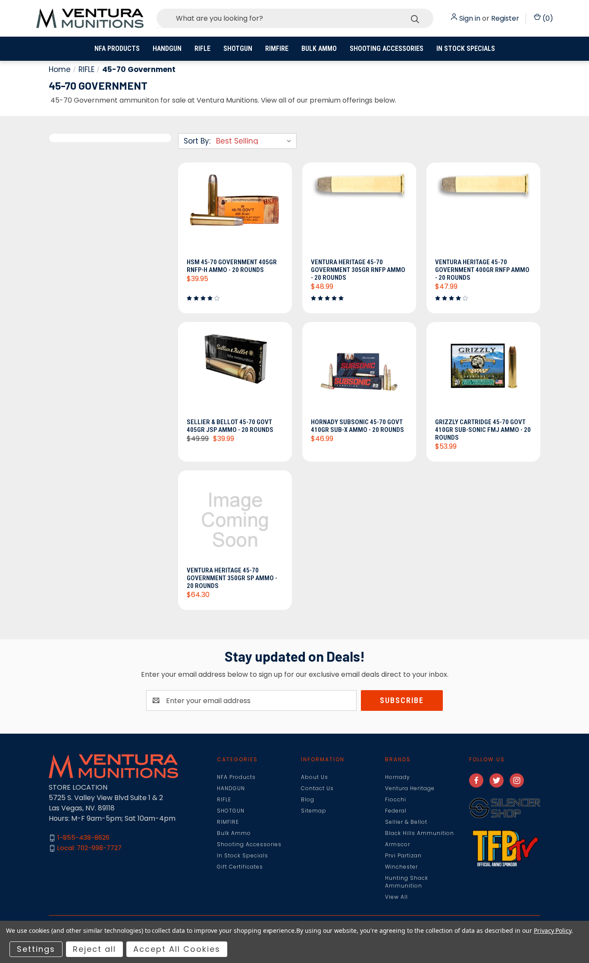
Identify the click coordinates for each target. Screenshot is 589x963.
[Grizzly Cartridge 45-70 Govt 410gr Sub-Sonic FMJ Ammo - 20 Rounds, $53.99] (483, 372)
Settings (36, 949)
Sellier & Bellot (406, 821)
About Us (314, 777)
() (547, 18)
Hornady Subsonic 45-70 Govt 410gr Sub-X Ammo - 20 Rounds (357, 426)
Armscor (397, 844)
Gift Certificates (240, 866)
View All (396, 896)
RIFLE (202, 48)
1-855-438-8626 (83, 837)
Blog (307, 799)
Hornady (397, 777)
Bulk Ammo (319, 48)
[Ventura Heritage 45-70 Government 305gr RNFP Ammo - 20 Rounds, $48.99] (359, 212)
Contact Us (317, 788)
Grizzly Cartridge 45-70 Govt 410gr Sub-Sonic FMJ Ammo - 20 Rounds (483, 429)
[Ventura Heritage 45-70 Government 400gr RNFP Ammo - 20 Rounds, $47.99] (483, 212)
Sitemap (313, 810)
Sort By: (197, 141)
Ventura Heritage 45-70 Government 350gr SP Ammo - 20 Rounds (232, 578)
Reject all (94, 949)
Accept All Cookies (176, 949)
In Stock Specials (465, 48)
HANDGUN (167, 48)
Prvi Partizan (403, 855)
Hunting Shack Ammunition (406, 881)
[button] (504, 808)
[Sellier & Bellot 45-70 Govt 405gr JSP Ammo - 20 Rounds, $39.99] (235, 372)
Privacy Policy (552, 930)
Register (505, 18)
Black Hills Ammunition (419, 833)
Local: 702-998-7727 (89, 848)
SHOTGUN (237, 48)
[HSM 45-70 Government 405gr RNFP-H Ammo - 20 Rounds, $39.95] (235, 212)
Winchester (401, 866)
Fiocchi (395, 799)
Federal (396, 810)
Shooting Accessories (386, 48)
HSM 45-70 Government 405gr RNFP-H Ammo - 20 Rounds (232, 266)
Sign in (469, 18)
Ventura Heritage (410, 788)
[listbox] (255, 141)
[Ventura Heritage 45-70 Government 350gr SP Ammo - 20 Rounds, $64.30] (235, 520)
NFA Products (117, 48)
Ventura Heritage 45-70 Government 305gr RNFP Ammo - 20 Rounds (358, 269)
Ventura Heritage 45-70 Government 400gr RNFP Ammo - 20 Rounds (482, 269)
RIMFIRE (276, 48)
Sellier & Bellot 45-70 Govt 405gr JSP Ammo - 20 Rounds (230, 426)
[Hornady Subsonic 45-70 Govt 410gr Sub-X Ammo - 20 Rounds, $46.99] (359, 372)
